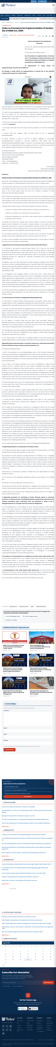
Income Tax (7, 15)
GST (44, 15)
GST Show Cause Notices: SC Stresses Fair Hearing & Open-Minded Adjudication (25, 819)
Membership (50, 1030)
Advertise (49, 1025)
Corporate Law (9, 22)
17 (5, 957)
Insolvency (29, 1027)
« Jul (3, 965)
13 (27, 954)
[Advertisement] (13, 55)
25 (13, 959)
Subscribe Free (48, 982)
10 (5, 954)
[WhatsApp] (10, 1029)
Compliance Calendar (40, 1028)
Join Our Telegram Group (31, 616)
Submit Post (43, 1)
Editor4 (6, 35)
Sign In (50, 1)
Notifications (40, 1021)
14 (35, 954)
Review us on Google (11, 620)
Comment (7, 710)
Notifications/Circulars (28, 35)
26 (20, 959)
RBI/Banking (30, 1025)
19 (20, 957)
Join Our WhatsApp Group (13, 616)
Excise (34, 15)
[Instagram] (6, 1029)
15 (42, 954)
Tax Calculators (40, 1031)
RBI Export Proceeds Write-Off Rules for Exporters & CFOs (18, 816)
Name (5, 728)
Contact (48, 1027)
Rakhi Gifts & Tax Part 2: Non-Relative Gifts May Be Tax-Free (19, 880)
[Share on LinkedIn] (46, 36)
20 (28, 957)
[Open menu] (53, 5)
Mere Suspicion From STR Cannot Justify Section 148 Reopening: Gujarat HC (24, 852)
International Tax (20, 1030)
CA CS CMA (49, 15)
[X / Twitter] (6, 1026)
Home (2, 15)
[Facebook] (3, 1026)
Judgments (39, 1025)
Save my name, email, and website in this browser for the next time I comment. (22, 746)
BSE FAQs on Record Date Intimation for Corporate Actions (24, 19)
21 (35, 957)
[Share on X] (43, 36)
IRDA (33, 606)
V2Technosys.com (29, 1039)
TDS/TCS (19, 1027)
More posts (5, 826)
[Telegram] (3, 1033)
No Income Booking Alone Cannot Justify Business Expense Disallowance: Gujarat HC (26, 843)
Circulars (17, 22)
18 (13, 957)
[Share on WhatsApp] (49, 36)
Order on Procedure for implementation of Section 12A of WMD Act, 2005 (27, 29)
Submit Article (50, 1023)
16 (50, 954)
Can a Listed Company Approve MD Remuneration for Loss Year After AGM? (24, 873)
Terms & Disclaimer (50, 1039)
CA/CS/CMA (30, 1030)
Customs (39, 15)
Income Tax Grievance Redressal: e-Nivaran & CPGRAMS (18, 807)
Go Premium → (28, 796)
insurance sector (24, 606)
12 (20, 954)
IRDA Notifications (41, 606)
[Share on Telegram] (52, 36)
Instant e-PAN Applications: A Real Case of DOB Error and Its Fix (20, 877)
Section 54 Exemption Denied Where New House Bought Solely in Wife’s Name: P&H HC (27, 864)
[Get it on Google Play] (23, 1008)
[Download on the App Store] (33, 1008)
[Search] (54, 15)
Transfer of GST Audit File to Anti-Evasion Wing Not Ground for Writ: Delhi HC (24, 834)
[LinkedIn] (3, 1029)
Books (34, 1)
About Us (49, 1021)
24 (5, 959)
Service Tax (19, 15)
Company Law (27, 15)
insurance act (13, 606)
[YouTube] (10, 1026)
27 (28, 959)
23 (50, 957)
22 (42, 957)
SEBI (28, 1023)
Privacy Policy (41, 1039)
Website (6, 740)
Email (5, 734)
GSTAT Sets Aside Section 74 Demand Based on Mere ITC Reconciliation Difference (26, 823)
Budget (13, 15)
